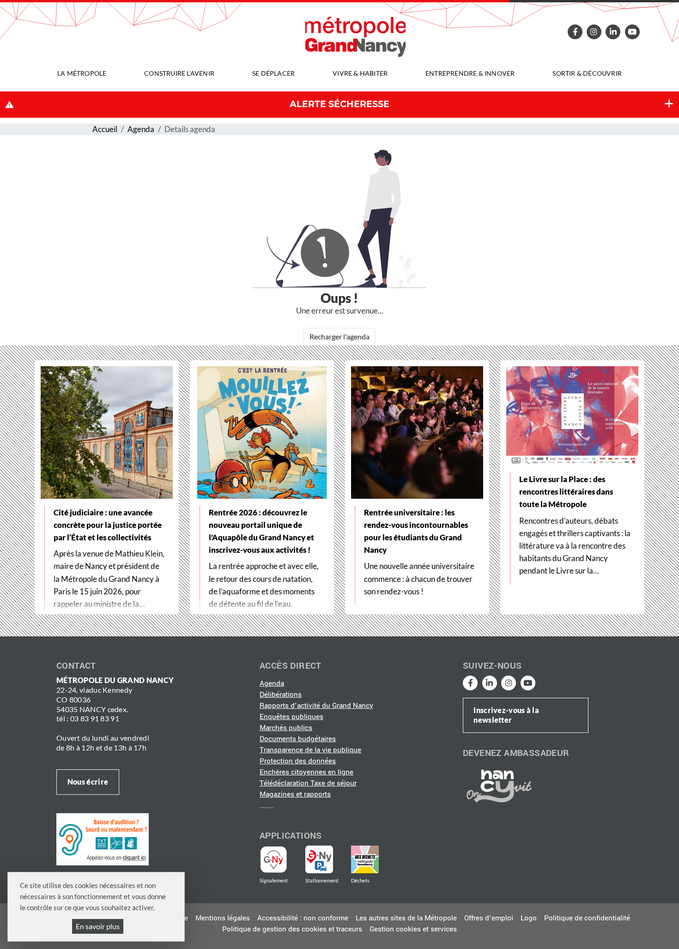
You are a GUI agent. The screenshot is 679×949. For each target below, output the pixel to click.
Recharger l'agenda (339, 336)
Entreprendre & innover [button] (470, 73)
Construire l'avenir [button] (179, 73)
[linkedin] (613, 31)
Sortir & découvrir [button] (587, 73)
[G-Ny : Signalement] (277, 859)
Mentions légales (222, 918)
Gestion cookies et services (413, 929)
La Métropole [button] (81, 73)
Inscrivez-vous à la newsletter (506, 715)
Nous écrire (87, 781)
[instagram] (594, 31)
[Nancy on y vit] (497, 785)
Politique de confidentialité (587, 918)
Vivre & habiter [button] (360, 73)
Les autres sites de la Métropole (406, 918)
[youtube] (632, 31)
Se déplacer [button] (273, 73)
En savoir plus (98, 926)
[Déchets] (365, 859)
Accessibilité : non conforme (302, 918)
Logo (529, 918)
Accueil (104, 129)
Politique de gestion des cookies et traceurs (292, 929)
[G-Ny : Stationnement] (325, 859)
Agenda (140, 129)
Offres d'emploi (488, 918)
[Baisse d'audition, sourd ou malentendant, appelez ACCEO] (102, 839)
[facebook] (574, 31)
